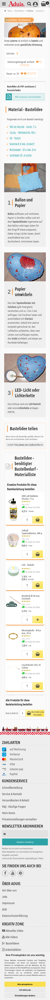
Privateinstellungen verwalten (19, 819)
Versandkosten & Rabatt (15, 800)
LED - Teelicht (15, 138)
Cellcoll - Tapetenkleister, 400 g (23, 132)
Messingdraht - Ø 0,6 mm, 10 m (23, 150)
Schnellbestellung (12, 787)
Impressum (8, 903)
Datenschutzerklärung (15, 915)
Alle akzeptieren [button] (25, 984)
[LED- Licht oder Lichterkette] (25, 367)
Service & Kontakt (12, 794)
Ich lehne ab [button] (25, 990)
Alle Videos (11, 937)
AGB (4, 909)
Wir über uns (9, 890)
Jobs (4, 896)
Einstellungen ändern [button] (25, 995)
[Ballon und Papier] (25, 177)
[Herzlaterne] (25, 30)
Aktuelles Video (14, 930)
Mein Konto (8, 813)
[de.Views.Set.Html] (37, 520)
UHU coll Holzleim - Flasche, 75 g (23, 127)
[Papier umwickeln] (25, 266)
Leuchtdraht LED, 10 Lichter (21, 155)
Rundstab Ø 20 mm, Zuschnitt (22, 144)
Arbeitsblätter (13, 949)
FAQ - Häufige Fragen (14, 806)
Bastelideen (12, 943)
